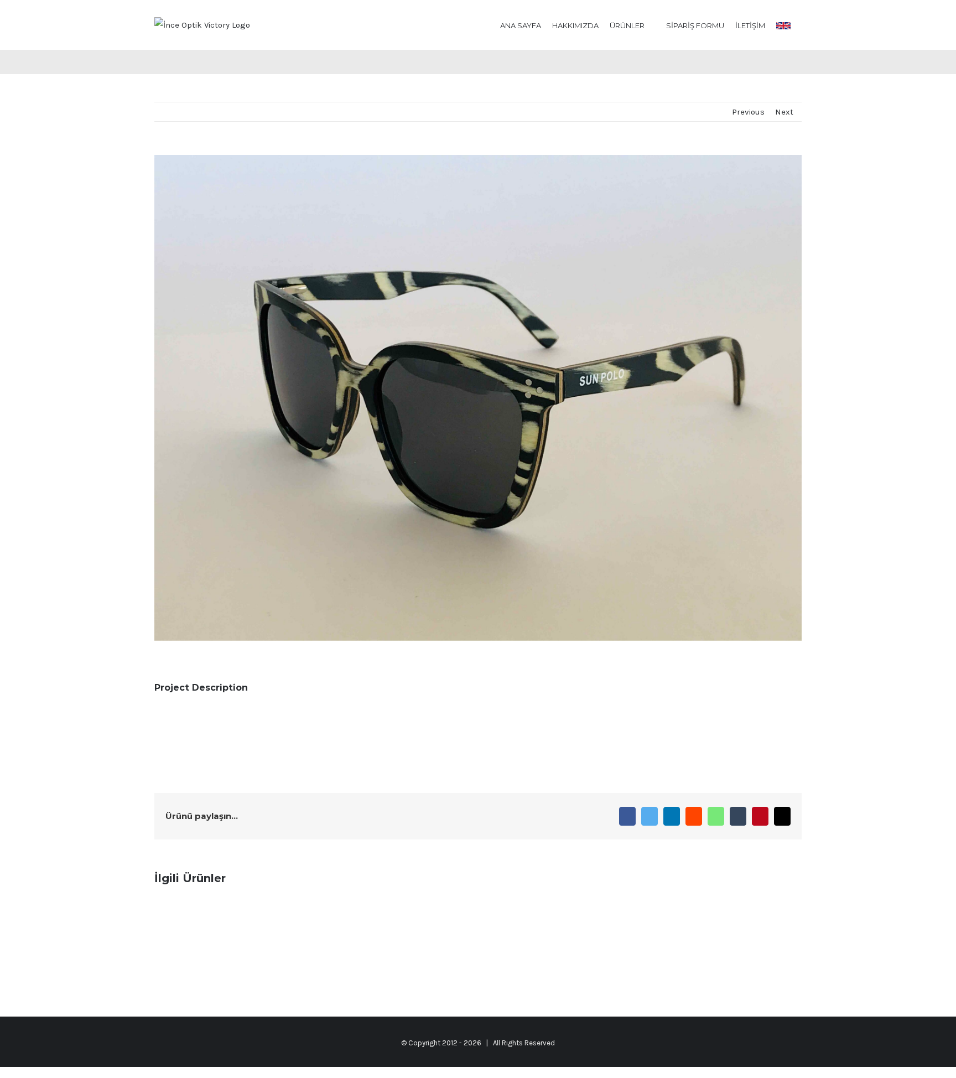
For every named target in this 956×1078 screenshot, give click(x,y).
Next (784, 112)
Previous (748, 112)
